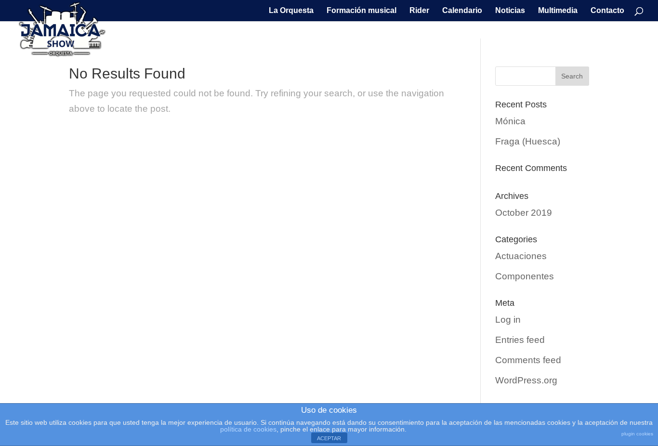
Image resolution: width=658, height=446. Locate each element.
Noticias (510, 10)
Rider (419, 10)
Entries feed (520, 340)
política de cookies (248, 429)
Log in (508, 320)
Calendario (462, 10)
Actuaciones (521, 256)
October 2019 (523, 213)
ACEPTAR (329, 438)
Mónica (510, 121)
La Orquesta (291, 10)
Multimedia (558, 10)
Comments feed (528, 360)
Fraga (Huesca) (527, 141)
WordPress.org (526, 380)
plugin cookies (637, 433)
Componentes (524, 276)
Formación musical (361, 10)
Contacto (607, 10)
